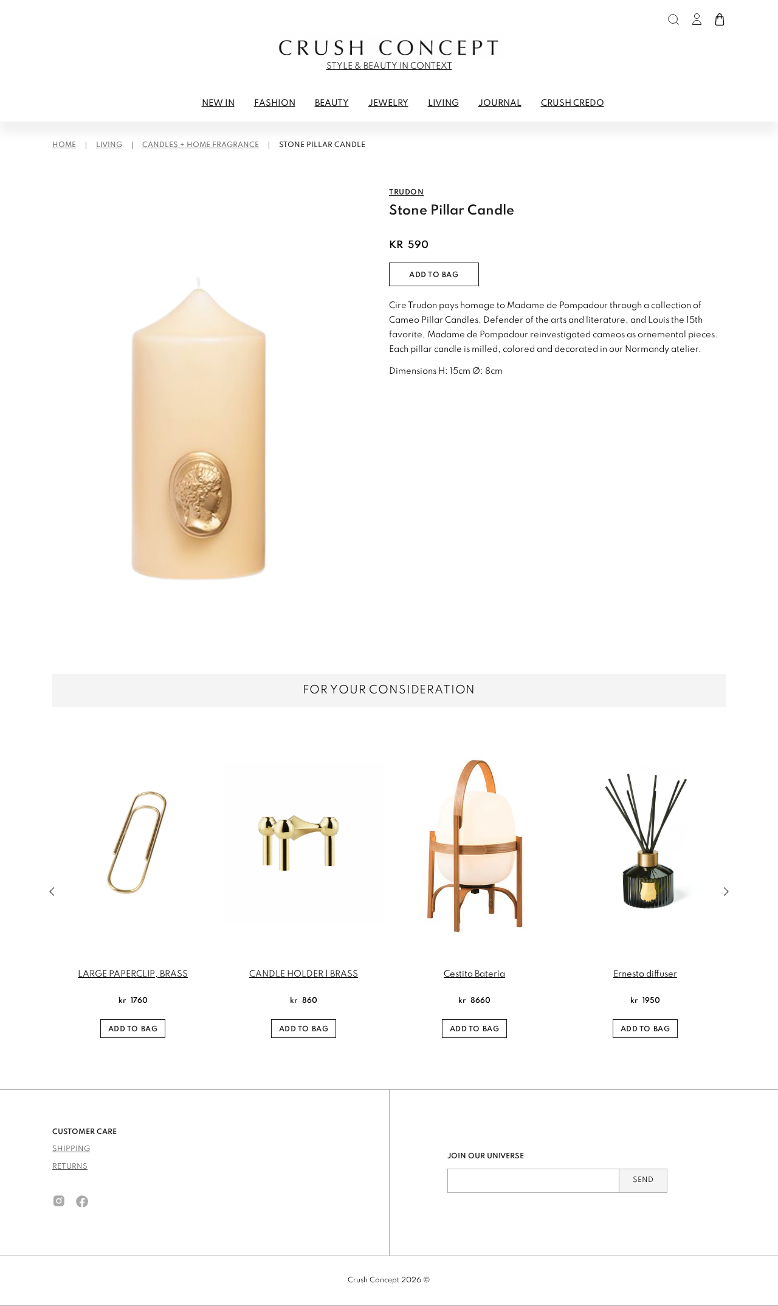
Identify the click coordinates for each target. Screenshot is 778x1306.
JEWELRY (388, 103)
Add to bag (434, 275)
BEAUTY (332, 103)
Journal (500, 103)
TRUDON (406, 192)
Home (64, 145)
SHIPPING (71, 1149)
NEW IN (218, 103)
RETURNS (70, 1166)
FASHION (274, 103)
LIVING (443, 103)
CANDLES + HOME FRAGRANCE (200, 145)
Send (643, 1180)
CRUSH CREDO (572, 103)
